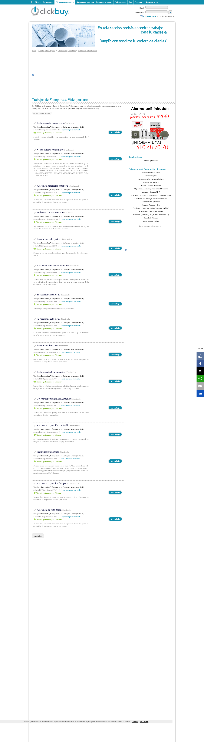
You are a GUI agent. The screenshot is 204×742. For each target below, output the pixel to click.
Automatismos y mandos (151, 201)
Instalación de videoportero (55, 123)
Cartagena (66, 127)
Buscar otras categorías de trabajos (150, 226)
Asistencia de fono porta (54, 509)
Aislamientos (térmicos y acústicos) (151, 179)
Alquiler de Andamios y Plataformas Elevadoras (151, 188)
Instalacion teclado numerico (56, 372)
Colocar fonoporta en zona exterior (59, 398)
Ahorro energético (151, 175)
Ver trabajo (115, 132)
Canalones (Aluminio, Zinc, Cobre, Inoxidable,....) (151, 214)
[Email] (200, 386)
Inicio (32, 2)
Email (141, 8)
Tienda (37, 2)
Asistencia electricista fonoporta (58, 265)
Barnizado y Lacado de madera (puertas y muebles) (151, 208)
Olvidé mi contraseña (166, 16)
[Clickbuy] (51, 10)
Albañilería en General (151, 182)
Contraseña (139, 12)
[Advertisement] (106, 75)
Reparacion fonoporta (52, 345)
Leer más (135, 721)
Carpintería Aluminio (151, 218)
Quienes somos (120, 2)
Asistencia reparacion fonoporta (58, 185)
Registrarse (149, 16)
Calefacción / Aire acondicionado (151, 211)
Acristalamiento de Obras (151, 172)
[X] (200, 371)
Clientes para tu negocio (65, 2)
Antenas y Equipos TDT (151, 192)
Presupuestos (48, 2)
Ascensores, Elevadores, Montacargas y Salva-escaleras (151, 195)
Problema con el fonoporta (55, 212)
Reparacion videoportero (54, 239)
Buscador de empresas (85, 2)
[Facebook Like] (200, 356)
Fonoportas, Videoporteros (50, 127)
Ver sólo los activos (43, 113)
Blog (130, 2)
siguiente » (38, 536)
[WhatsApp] (200, 378)
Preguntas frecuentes (104, 2)
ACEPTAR (144, 721)
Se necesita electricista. (53, 294)
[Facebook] (200, 363)
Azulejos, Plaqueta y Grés (151, 205)
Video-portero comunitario (55, 149)
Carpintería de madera (151, 221)
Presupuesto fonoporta (53, 451)
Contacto (138, 2)
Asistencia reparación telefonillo (58, 425)
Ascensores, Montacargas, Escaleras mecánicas (151, 198)
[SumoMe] (200, 393)
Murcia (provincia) (77, 127)
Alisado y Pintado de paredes (151, 185)
